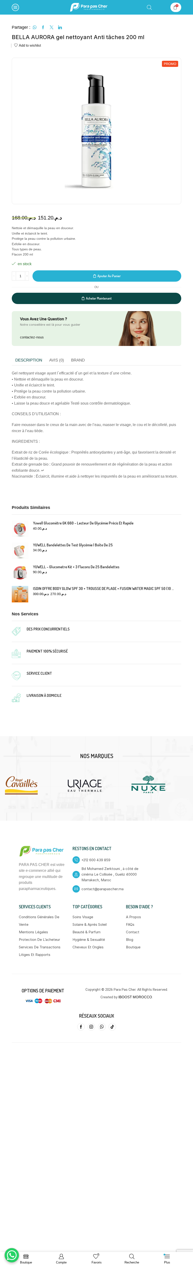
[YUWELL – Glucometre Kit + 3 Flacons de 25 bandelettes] (20, 572)
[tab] (29, 360)
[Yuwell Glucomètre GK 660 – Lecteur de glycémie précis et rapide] (20, 528)
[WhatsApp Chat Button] (12, 1255)
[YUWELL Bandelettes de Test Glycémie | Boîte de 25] (20, 550)
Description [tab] (28, 360)
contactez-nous (32, 337)
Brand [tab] (78, 360)
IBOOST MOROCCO (135, 997)
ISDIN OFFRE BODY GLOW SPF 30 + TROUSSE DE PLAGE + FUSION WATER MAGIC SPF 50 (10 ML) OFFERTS (104, 588)
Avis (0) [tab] (56, 360)
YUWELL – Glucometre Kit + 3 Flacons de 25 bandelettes (76, 566)
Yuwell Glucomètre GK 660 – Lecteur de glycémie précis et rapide (83, 523)
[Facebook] (81, 1027)
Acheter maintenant (99, 298)
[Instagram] (91, 1027)
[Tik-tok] (112, 1027)
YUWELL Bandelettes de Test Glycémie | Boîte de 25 (73, 545)
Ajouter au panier (109, 276)
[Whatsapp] (102, 1027)
